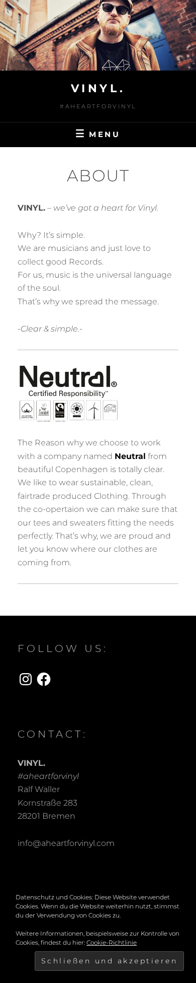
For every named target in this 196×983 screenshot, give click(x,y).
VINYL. (98, 88)
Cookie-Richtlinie (111, 942)
